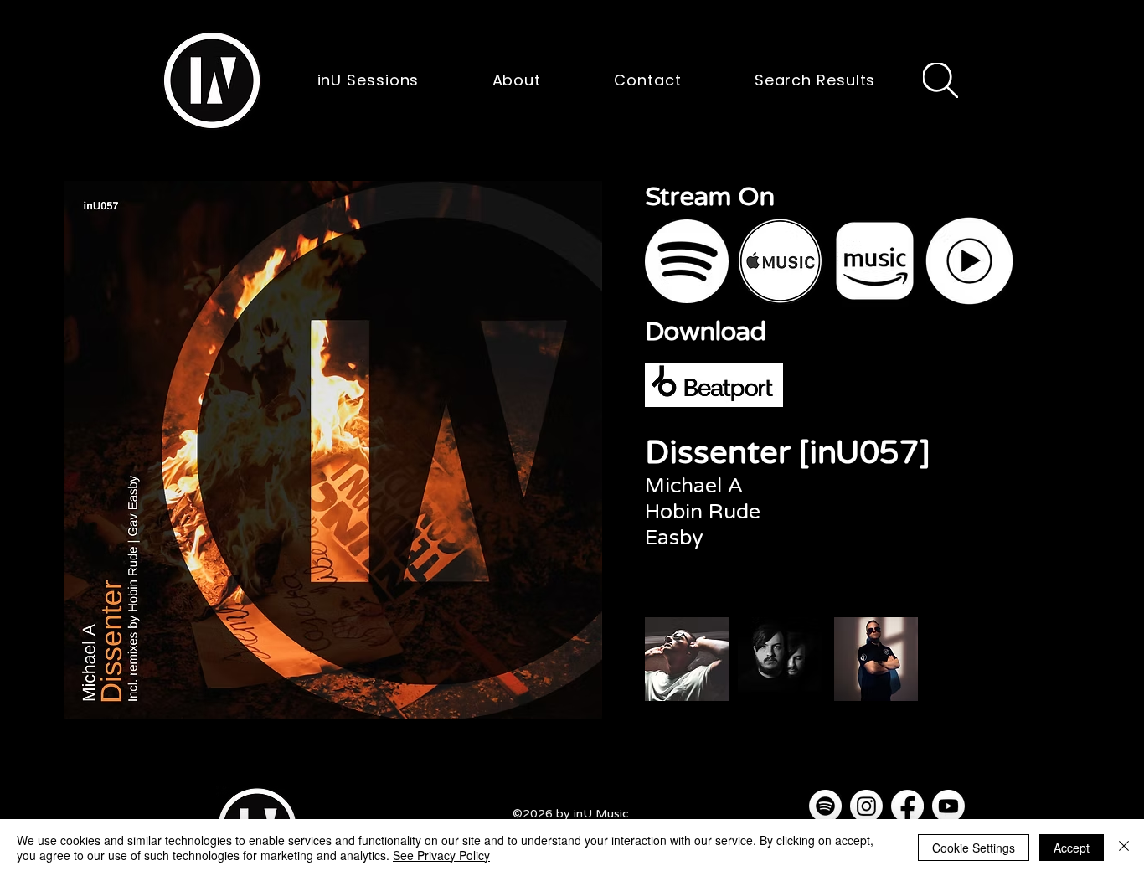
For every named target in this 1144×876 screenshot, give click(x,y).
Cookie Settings (973, 847)
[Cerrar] (1124, 847)
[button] (212, 80)
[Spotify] (825, 806)
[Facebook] (907, 806)
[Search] (940, 80)
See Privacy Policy (441, 855)
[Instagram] (866, 806)
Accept (1072, 847)
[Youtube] (948, 806)
